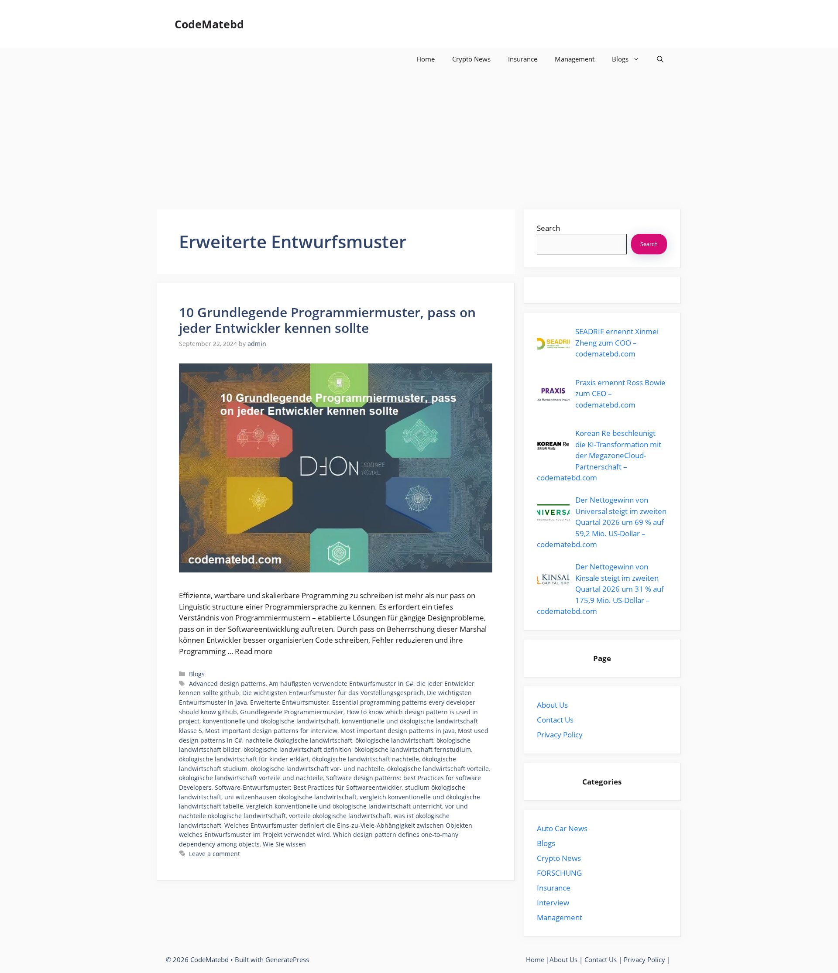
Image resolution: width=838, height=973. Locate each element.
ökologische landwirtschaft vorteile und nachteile (251, 778)
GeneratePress (287, 959)
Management (574, 59)
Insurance (522, 59)
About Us (552, 705)
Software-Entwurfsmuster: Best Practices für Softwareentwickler (308, 787)
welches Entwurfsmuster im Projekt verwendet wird (254, 834)
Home (425, 59)
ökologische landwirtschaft (394, 740)
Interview (553, 903)
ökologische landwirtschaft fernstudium (412, 749)
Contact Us (555, 720)
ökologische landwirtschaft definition (297, 749)
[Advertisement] (419, 135)
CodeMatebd (209, 24)
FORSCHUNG (559, 873)
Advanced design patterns (227, 683)
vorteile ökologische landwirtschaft (340, 816)
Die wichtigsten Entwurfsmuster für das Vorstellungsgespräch (333, 693)
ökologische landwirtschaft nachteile (365, 759)
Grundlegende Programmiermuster (291, 712)
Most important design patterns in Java (397, 730)
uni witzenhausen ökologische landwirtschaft (290, 797)
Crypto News (471, 59)
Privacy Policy (560, 735)
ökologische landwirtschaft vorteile (438, 768)
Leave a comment (214, 854)
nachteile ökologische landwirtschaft (298, 740)
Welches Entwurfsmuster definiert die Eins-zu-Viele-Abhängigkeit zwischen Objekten (348, 825)
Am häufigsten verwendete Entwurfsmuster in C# (341, 683)
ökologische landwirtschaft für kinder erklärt (244, 759)
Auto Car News (562, 828)
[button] (660, 59)
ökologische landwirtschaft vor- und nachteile (317, 768)
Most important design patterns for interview (271, 730)
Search (548, 228)
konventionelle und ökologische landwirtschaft (271, 721)
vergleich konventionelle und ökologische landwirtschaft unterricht (344, 806)
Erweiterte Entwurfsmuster (289, 702)
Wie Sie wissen (284, 844)
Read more (254, 651)
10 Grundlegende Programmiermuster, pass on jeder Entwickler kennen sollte (327, 320)
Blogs (620, 59)
